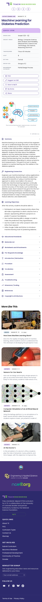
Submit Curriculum (9, 546)
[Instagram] (13, 586)
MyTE (14, 514)
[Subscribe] (19, 9)
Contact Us (6, 533)
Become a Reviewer (9, 550)
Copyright (22, 126)
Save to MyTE (12, 85)
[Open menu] (28, 9)
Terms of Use (7, 598)
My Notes (11, 89)
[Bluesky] (18, 586)
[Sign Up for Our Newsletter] (24, 575)
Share (10, 93)
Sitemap (5, 536)
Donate (5, 559)
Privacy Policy (19, 598)
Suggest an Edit (13, 80)
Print (9, 76)
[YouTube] (4, 586)
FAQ (3, 527)
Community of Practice (11, 556)
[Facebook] (9, 586)
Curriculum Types (9, 530)
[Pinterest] (23, 586)
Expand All (35, 134)
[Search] (14, 9)
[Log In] (23, 9)
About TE (5, 523)
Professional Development (12, 553)
